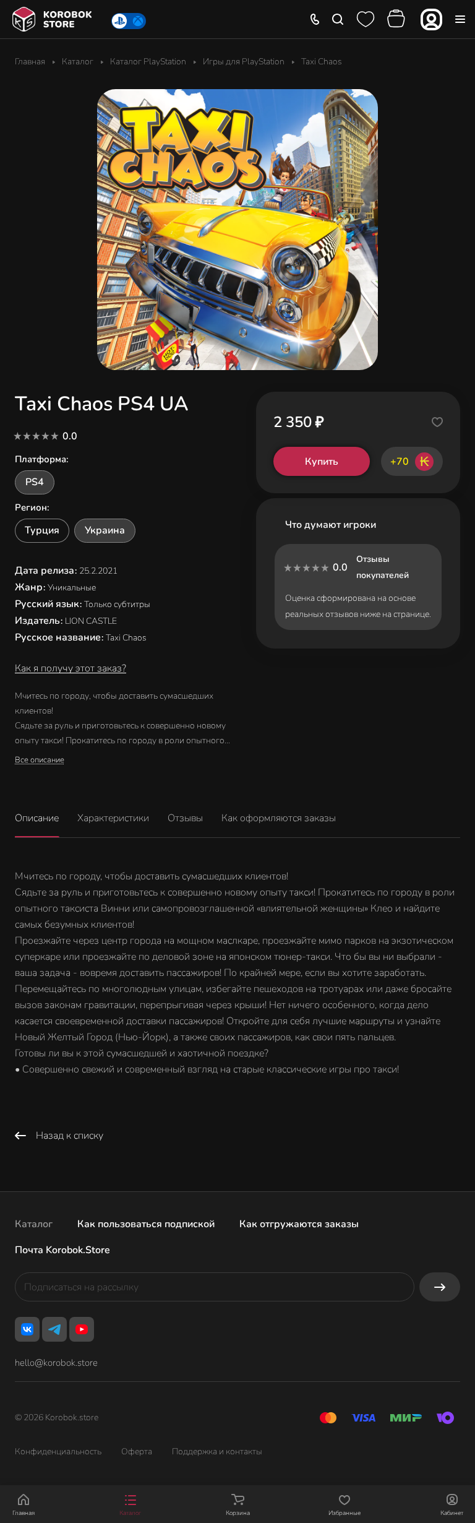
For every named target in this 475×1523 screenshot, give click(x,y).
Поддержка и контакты (217, 1451)
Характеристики (113, 818)
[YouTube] (81, 1329)
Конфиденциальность (58, 1451)
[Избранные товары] (365, 19)
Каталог (34, 1224)
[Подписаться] (439, 1286)
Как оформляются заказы (278, 818)
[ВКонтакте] (27, 1329)
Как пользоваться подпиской (146, 1224)
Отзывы (185, 818)
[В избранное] (437, 422)
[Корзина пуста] (398, 19)
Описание (37, 818)
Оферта (136, 1451)
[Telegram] (54, 1329)
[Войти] (431, 19)
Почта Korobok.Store (62, 1250)
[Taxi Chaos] (237, 229)
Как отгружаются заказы (299, 1224)
